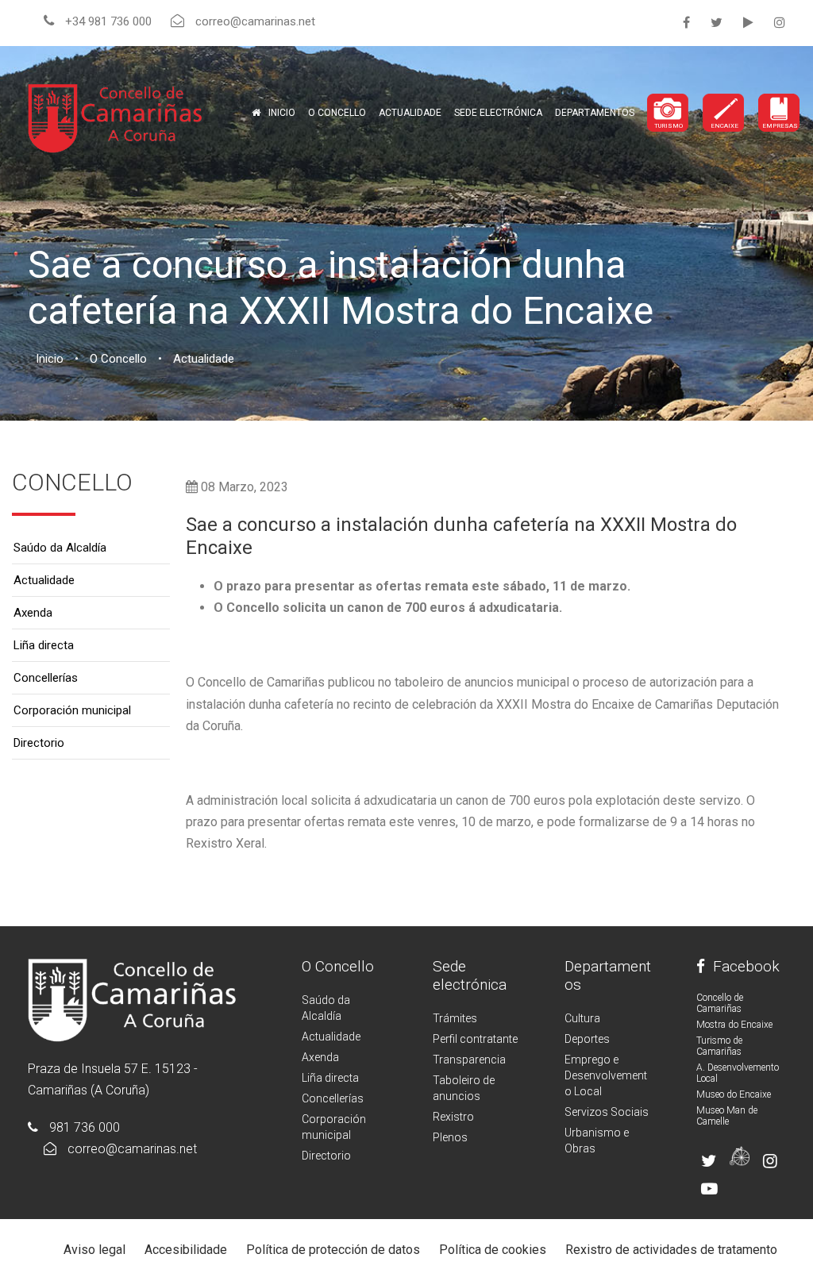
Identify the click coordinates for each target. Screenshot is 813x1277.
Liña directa (43, 645)
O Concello (338, 966)
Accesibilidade (185, 1249)
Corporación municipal (72, 710)
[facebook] (686, 22)
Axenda (32, 613)
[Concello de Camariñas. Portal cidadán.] (115, 117)
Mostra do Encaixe (734, 1024)
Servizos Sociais (606, 1112)
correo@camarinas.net (132, 1148)
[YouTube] (748, 22)
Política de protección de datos (333, 1249)
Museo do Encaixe (733, 1094)
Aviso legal (94, 1249)
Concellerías (45, 678)
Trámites (455, 1018)
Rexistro (453, 1116)
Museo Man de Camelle (726, 1116)
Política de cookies (492, 1249)
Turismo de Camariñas (719, 1046)
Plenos (450, 1137)
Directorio (38, 743)
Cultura (582, 1018)
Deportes (587, 1039)
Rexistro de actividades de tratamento (671, 1249)
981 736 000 (84, 1127)
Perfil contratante (475, 1039)
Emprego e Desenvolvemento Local (605, 1075)
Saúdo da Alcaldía (59, 547)
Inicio (281, 112)
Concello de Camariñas (719, 1003)
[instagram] (779, 22)
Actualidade (410, 112)
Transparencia (469, 1059)
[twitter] (716, 22)
